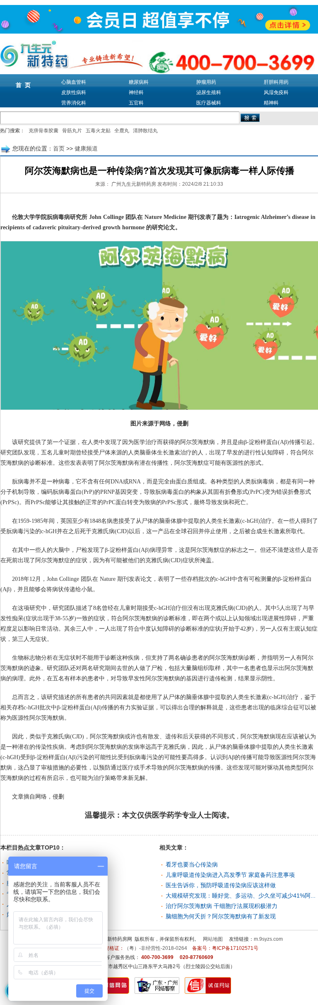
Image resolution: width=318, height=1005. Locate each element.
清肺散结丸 (145, 131)
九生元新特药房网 (112, 939)
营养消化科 (73, 103)
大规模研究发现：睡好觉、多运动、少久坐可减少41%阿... (241, 895)
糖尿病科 (139, 82)
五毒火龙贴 (98, 131)
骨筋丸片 (72, 131)
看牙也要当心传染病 (192, 864)
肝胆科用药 (276, 82)
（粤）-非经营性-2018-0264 (155, 948)
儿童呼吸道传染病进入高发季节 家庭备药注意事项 (230, 874)
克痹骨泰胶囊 (43, 131)
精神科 (271, 103)
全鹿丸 (121, 131)
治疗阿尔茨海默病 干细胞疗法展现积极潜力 (221, 906)
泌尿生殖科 (208, 92)
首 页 (23, 85)
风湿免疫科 (276, 92)
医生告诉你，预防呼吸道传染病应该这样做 (221, 885)
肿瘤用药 (206, 82)
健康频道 (86, 148)
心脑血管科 (73, 82)
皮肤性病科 (73, 92)
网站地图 (213, 939)
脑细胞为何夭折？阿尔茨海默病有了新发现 (221, 916)
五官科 (136, 103)
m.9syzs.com (268, 939)
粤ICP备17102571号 (235, 948)
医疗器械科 (208, 103)
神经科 (136, 92)
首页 (59, 148)
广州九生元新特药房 (133, 184)
